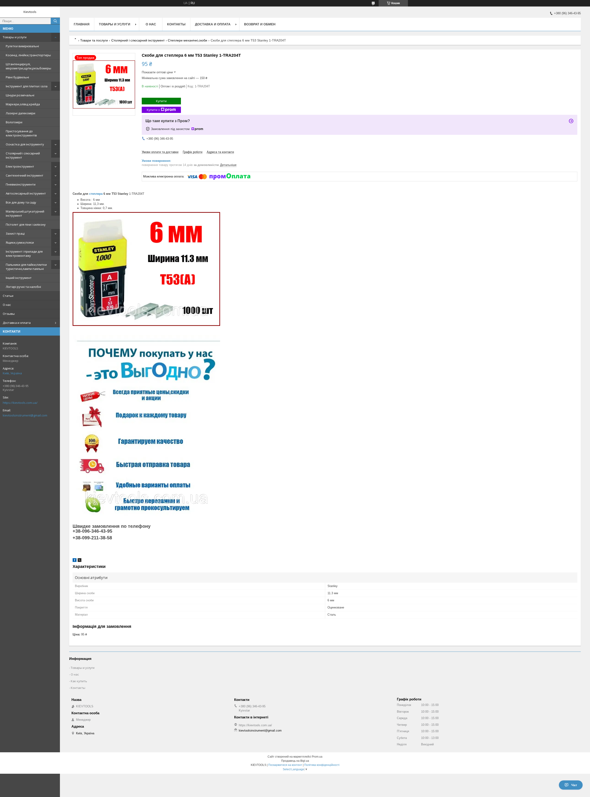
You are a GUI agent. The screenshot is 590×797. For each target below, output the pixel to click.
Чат (574, 785)
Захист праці (15, 233)
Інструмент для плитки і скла (26, 86)
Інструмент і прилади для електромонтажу (24, 253)
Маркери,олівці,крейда (23, 104)
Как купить (79, 681)
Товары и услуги (15, 37)
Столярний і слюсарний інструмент (23, 155)
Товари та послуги (94, 40)
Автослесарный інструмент (26, 193)
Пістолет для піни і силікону (26, 224)
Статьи (8, 296)
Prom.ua (317, 756)
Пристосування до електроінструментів (21, 133)
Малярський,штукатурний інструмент (25, 213)
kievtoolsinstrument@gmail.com (25, 415)
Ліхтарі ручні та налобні (23, 287)
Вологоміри (14, 122)
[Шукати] (55, 21)
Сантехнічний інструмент (24, 175)
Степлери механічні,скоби (187, 40)
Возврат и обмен (259, 24)
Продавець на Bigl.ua (295, 760)
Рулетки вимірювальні (22, 46)
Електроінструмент (20, 166)
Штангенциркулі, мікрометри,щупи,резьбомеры (28, 66)
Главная (81, 24)
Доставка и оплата (17, 323)
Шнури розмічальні (20, 95)
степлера (96, 193)
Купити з (153, 110)
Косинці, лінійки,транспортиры (28, 55)
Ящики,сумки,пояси (20, 242)
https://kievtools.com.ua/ (20, 403)
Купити (161, 101)
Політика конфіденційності (321, 765)
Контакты (176, 24)
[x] (79, 561)
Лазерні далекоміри (20, 113)
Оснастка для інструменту (25, 144)
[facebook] (75, 561)
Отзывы (9, 314)
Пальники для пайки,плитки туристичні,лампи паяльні (26, 267)
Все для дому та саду (21, 202)
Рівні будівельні (17, 77)
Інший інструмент (19, 278)
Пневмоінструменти (20, 184)
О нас (7, 305)
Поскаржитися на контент (285, 765)
